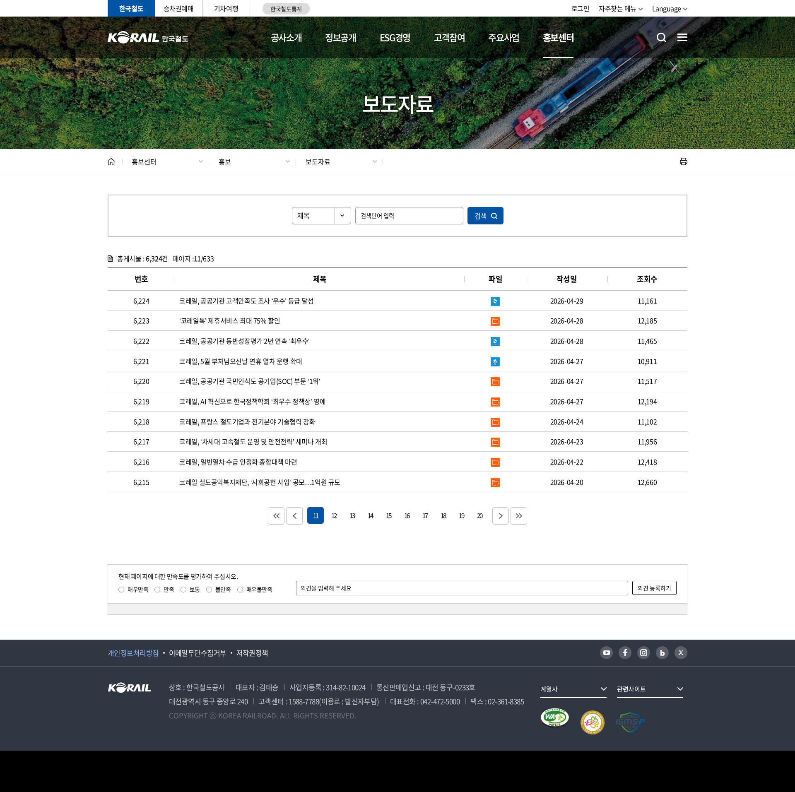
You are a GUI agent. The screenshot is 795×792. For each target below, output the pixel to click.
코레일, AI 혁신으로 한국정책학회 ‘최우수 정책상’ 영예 (252, 401)
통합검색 (661, 37)
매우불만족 (259, 589)
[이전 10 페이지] (294, 516)
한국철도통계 (285, 9)
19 (461, 515)
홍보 (225, 161)
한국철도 (131, 8)
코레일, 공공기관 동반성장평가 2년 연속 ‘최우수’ (244, 341)
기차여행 (226, 8)
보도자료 (318, 161)
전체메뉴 (682, 37)
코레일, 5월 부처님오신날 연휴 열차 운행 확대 (240, 361)
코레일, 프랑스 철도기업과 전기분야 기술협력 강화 (247, 421)
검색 (481, 216)
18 (443, 515)
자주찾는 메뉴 (617, 8)
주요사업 (503, 37)
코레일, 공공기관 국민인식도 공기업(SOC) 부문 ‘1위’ (249, 381)
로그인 (580, 8)
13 (351, 515)
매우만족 (138, 589)
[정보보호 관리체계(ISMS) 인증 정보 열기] (630, 722)
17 (424, 515)
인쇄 (683, 161)
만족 (169, 589)
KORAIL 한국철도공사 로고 (148, 37)
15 (388, 515)
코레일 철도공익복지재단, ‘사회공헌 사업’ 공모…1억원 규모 (259, 482)
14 (370, 515)
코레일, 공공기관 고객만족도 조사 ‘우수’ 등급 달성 (246, 301)
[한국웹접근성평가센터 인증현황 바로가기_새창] (554, 722)
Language (666, 8)
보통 (195, 589)
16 (406, 515)
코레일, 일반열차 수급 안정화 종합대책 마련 (238, 462)
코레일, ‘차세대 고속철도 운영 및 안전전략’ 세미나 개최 (253, 441)
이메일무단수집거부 (197, 653)
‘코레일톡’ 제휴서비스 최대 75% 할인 (229, 320)
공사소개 (286, 37)
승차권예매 (179, 8)
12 (333, 515)
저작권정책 (252, 653)
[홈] (111, 161)
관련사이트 (631, 688)
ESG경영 (395, 37)
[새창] (606, 652)
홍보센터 (558, 37)
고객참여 (449, 37)
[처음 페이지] (276, 516)
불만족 (223, 589)
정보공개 (340, 37)
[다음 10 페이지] (500, 516)
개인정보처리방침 (133, 653)
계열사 (549, 688)
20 (479, 515)
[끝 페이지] (519, 516)
